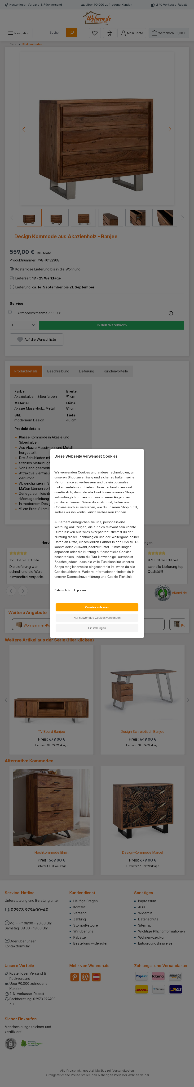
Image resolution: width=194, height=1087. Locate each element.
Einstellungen (97, 628)
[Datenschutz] (54, 582)
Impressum (81, 590)
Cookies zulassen (97, 607)
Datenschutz (62, 590)
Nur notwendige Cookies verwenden (97, 617)
